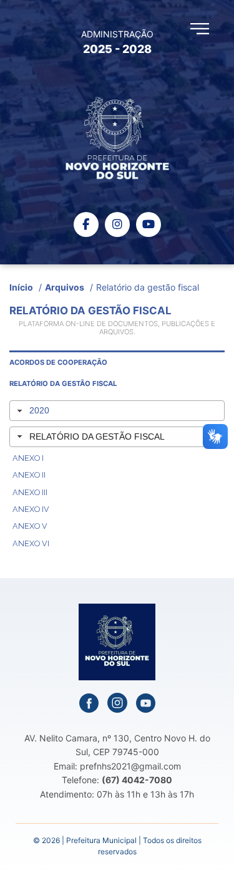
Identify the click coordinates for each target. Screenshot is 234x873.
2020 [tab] (39, 410)
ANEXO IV (30, 509)
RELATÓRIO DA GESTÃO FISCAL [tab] (97, 436)
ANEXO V (29, 526)
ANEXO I (28, 458)
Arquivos (64, 287)
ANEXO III (29, 492)
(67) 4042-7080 (137, 779)
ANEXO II (29, 475)
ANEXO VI (30, 543)
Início (21, 287)
